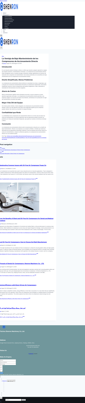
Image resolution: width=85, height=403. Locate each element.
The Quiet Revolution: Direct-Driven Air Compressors (12, 153)
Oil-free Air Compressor (8, 18)
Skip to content (3, 0)
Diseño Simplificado (17, 137)
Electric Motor (7, 24)
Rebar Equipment (7, 23)
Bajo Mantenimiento (21, 136)
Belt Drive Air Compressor (9, 21)
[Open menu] (1, 47)
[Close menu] (0, 376)
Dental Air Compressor (8, 16)
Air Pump (6, 26)
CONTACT (5, 32)
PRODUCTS (4, 380)
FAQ (4, 31)
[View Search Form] (1, 36)
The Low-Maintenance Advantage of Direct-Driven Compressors (15, 149)
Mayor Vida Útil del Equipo (28, 137)
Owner (4, 63)
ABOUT (4, 13)
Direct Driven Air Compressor (9, 19)
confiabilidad (8, 137)
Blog (3, 56)
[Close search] (1, 398)
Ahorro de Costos (11, 136)
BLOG (4, 29)
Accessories (7, 391)
